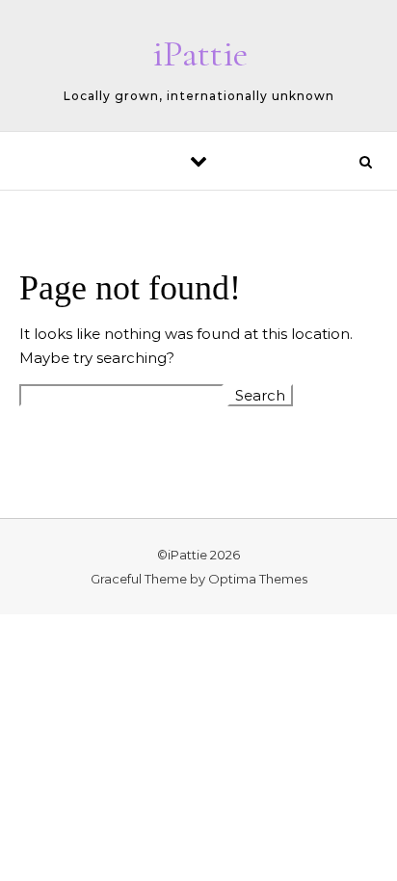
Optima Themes (257, 578)
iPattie (200, 54)
